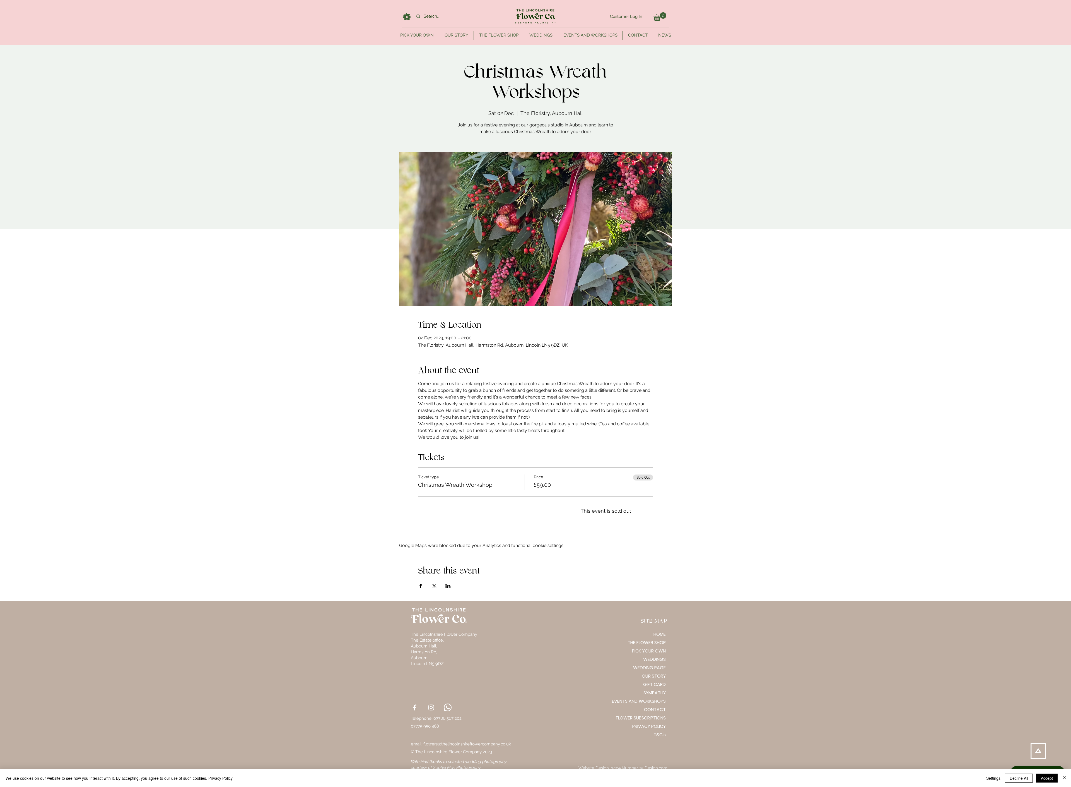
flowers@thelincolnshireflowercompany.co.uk (467, 744)
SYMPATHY (654, 693)
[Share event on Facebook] (420, 586)
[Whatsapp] (448, 707)
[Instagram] (431, 707)
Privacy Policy (220, 778)
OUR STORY (654, 676)
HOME (659, 634)
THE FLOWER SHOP (647, 642)
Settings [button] (993, 778)
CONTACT (655, 709)
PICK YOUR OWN (649, 651)
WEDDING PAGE (649, 667)
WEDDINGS (654, 659)
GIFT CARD (654, 684)
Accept (1047, 778)
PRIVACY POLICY (649, 726)
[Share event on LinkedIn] (448, 586)
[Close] (1064, 778)
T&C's (659, 734)
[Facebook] (415, 707)
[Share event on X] (434, 586)
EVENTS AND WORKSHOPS (646, 701)
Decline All (1019, 778)
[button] (659, 16)
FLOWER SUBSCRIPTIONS (646, 718)
